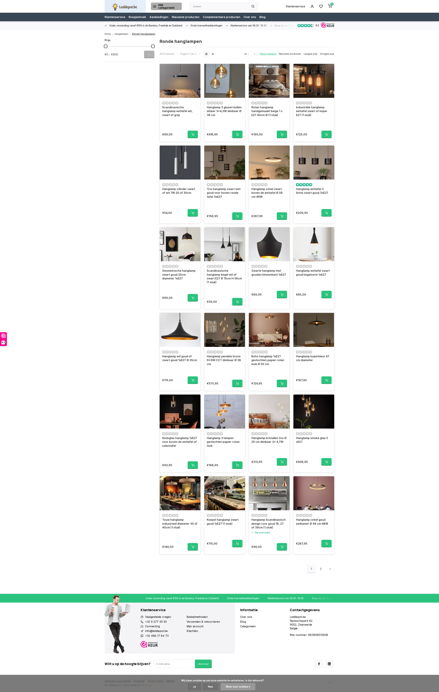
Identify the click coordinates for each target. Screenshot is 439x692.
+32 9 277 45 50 (156, 621)
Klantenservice (295, 6)
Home (108, 34)
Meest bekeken (268, 54)
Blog (262, 17)
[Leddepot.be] (125, 6)
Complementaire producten (221, 17)
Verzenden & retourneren (203, 621)
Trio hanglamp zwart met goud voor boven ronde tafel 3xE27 (223, 192)
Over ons (250, 17)
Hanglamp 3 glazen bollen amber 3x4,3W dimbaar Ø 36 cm (224, 111)
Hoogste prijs (327, 54)
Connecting (152, 626)
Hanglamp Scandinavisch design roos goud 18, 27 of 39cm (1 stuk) (268, 523)
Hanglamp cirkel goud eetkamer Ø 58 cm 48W (312, 521)
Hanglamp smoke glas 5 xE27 (312, 439)
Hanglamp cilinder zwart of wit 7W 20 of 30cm (178, 190)
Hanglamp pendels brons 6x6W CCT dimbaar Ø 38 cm (224, 360)
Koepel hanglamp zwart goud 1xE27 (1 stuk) (223, 521)
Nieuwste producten (185, 17)
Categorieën (248, 626)
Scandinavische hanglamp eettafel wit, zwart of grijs (177, 111)
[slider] (105, 46)
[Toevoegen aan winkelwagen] (193, 134)
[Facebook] (319, 664)
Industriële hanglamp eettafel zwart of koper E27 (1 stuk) (311, 111)
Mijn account (195, 626)
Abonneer (203, 663)
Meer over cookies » (238, 686)
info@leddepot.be (156, 631)
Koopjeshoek (137, 17)
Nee (210, 686)
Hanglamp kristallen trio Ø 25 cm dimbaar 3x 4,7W (269, 439)
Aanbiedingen (159, 17)
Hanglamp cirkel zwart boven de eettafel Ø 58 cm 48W (267, 192)
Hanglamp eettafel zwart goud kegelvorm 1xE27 (313, 272)
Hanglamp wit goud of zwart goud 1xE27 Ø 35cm (179, 358)
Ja (194, 686)
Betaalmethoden (197, 617)
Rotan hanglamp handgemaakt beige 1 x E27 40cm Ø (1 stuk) (266, 111)
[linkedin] (329, 664)
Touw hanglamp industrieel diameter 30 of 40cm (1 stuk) (179, 523)
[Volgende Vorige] (330, 568)
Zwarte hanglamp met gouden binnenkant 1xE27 (268, 272)
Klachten (192, 631)
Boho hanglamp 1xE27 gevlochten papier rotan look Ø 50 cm (267, 360)
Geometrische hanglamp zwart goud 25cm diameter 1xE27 (178, 274)
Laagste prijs (310, 54)
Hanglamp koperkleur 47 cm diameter (312, 358)
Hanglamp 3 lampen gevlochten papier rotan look (223, 441)
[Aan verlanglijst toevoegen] (195, 68)
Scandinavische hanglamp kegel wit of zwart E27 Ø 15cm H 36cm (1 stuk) (224, 276)
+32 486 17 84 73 (157, 635)
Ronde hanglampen (143, 34)
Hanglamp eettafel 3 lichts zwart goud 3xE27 (312, 190)
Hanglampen (121, 34)
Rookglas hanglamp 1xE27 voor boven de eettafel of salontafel (179, 441)
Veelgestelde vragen (158, 617)
